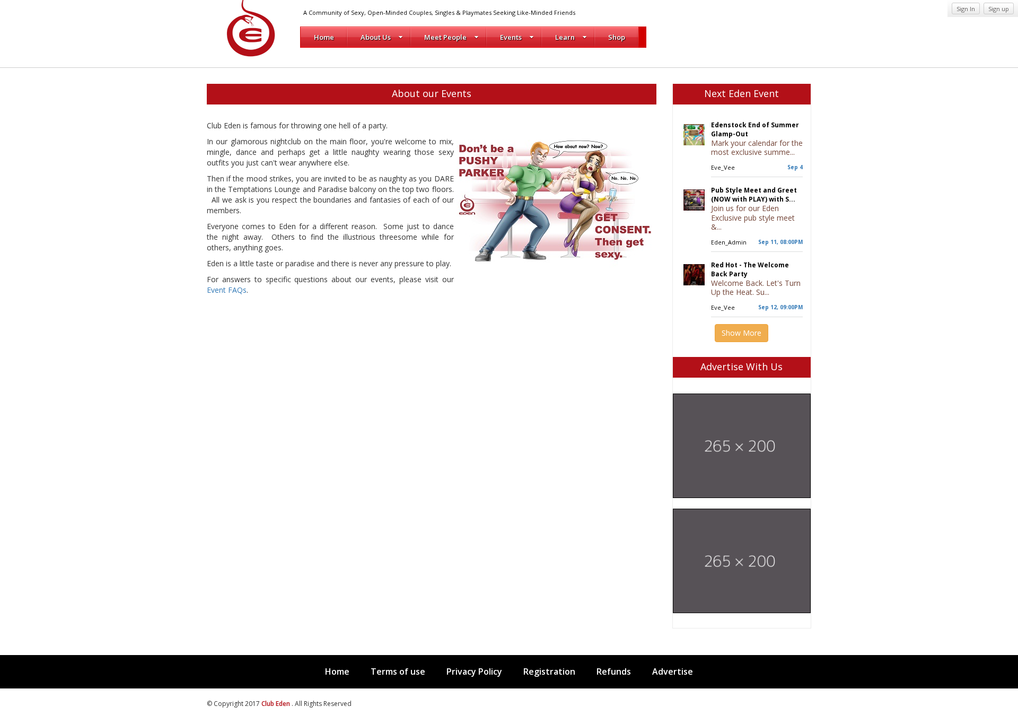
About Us (376, 37)
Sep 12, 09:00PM (780, 307)
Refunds (613, 671)
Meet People (445, 37)
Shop (616, 37)
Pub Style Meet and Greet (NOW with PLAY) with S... (754, 195)
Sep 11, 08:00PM (780, 242)
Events (511, 37)
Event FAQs (227, 290)
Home (324, 37)
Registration (549, 671)
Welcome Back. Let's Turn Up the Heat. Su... (756, 288)
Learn (565, 37)
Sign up (998, 9)
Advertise (672, 671)
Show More (741, 333)
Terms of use (398, 671)
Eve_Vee (723, 167)
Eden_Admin (729, 242)
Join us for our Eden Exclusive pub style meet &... (753, 217)
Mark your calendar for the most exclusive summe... (757, 148)
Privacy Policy (474, 671)
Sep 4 (795, 167)
